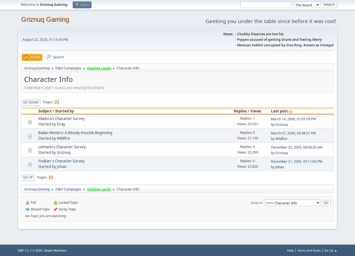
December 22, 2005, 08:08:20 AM (297, 147)
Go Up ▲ (330, 250)
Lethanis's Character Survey (62, 146)
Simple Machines (55, 250)
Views (255, 111)
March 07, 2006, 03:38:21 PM (293, 133)
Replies (240, 111)
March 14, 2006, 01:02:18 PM (293, 119)
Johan (62, 166)
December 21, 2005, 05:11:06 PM (296, 161)
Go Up (28, 177)
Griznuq (281, 124)
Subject (45, 111)
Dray (61, 124)
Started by (64, 111)
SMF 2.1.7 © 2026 (30, 250)
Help (290, 250)
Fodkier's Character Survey (61, 161)
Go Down (31, 102)
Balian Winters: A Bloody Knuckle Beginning (75, 132)
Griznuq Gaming (45, 19)
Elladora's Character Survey (61, 118)
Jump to (256, 202)
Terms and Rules (309, 250)
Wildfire (63, 138)
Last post (279, 111)
